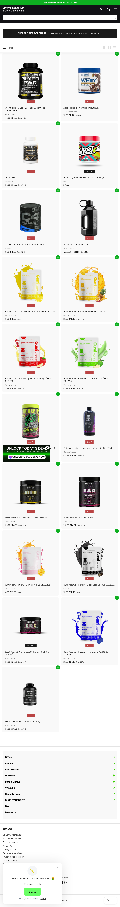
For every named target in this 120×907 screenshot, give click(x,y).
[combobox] (60, 17)
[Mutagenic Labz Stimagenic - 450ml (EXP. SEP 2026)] (89, 426)
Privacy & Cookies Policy (13, 857)
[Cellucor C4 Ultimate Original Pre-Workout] (30, 222)
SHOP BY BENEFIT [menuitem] (15, 799)
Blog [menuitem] (7, 806)
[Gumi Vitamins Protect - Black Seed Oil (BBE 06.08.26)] (89, 563)
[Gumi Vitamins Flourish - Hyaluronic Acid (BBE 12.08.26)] (89, 631)
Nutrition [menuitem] (10, 775)
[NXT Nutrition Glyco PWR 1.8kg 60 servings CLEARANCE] (30, 87)
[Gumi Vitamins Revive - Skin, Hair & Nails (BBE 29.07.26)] (89, 358)
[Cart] (108, 9)
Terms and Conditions (12, 853)
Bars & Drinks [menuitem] (12, 781)
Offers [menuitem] (8, 757)
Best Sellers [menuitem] (12, 769)
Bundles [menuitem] (9, 763)
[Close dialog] (48, 447)
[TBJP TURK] (30, 155)
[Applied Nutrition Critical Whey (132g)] (89, 86)
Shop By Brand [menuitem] (13, 793)
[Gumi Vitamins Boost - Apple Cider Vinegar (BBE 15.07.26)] (30, 358)
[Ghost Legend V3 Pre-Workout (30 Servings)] (89, 155)
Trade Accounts (10, 860)
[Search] (114, 17)
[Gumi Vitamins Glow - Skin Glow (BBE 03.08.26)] (30, 563)
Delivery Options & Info (12, 835)
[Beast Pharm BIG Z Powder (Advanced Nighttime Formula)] (30, 631)
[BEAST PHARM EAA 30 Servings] (89, 496)
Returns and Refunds (12, 838)
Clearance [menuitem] (10, 812)
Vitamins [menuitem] (10, 787)
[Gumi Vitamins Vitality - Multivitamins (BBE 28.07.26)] (30, 289)
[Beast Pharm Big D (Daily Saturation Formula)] (30, 496)
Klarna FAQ (7, 846)
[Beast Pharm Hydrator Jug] (89, 222)
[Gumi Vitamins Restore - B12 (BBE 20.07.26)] (89, 289)
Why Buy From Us (10, 842)
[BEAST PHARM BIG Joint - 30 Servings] (30, 699)
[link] (26, 453)
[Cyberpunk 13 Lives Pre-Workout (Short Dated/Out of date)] (30, 428)
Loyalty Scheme (10, 849)
